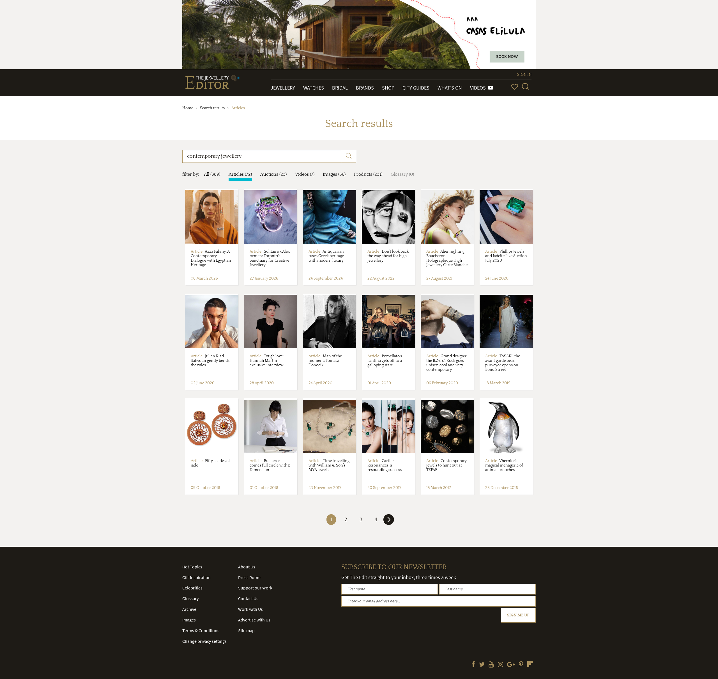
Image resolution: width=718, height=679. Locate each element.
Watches (313, 87)
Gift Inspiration (196, 577)
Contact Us (248, 598)
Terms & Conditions (200, 630)
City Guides (415, 87)
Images (189, 620)
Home (187, 108)
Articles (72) (240, 174)
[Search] (525, 87)
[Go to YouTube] (491, 665)
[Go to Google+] (511, 665)
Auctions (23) (273, 174)
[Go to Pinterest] (521, 665)
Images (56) (334, 174)
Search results (212, 108)
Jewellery (283, 87)
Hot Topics (192, 567)
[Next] (388, 521)
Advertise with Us (254, 620)
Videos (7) (304, 174)
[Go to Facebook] (473, 665)
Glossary (190, 598)
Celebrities (192, 588)
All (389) (212, 174)
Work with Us (250, 609)
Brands (365, 87)
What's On (450, 87)
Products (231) (368, 174)
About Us (246, 567)
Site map (246, 630)
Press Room (249, 577)
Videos (479, 87)
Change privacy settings (204, 641)
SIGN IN (524, 74)
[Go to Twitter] (482, 665)
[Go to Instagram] (500, 665)
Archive (189, 609)
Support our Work (255, 588)
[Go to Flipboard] (530, 664)
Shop (388, 87)
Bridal (340, 87)
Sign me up (518, 615)
